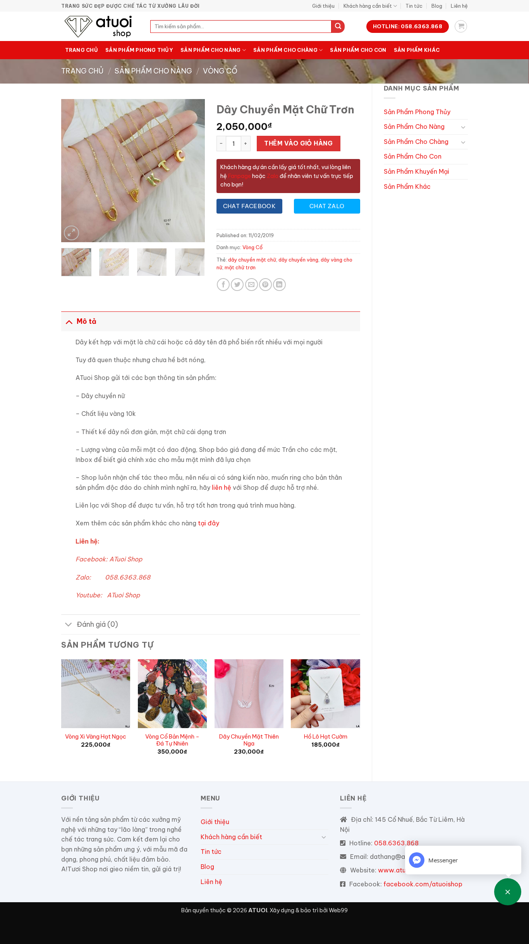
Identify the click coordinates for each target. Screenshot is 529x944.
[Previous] (74, 170)
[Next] (192, 170)
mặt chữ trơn (240, 267)
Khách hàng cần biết (368, 6)
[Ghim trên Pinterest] (265, 284)
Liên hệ (459, 6)
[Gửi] (338, 26)
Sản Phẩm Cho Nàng (210, 50)
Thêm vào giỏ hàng (298, 143)
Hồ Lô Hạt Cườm (325, 736)
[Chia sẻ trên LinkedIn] (279, 284)
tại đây (208, 523)
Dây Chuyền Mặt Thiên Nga (249, 740)
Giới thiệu (323, 6)
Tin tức (414, 6)
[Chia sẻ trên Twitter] (237, 284)
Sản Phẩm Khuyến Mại (416, 171)
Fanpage (239, 176)
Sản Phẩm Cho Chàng (285, 50)
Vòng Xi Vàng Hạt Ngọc (95, 736)
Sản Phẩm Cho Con (358, 50)
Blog (436, 6)
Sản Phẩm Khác (417, 50)
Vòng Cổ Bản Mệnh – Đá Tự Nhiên (172, 740)
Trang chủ (81, 50)
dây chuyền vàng (298, 260)
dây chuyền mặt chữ (252, 260)
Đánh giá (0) (97, 624)
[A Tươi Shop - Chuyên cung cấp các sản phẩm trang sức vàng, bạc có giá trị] (100, 26)
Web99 (338, 910)
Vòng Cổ (220, 71)
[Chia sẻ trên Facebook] (223, 284)
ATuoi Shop (125, 559)
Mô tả (86, 321)
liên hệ (221, 487)
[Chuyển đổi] (463, 127)
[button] (461, 26)
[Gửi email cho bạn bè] (251, 284)
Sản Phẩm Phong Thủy (139, 50)
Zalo (272, 176)
